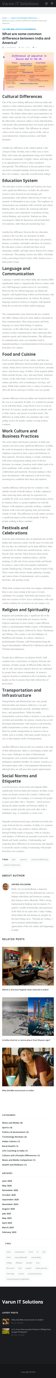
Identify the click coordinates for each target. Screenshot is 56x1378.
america (23, 859)
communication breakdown (18, 1279)
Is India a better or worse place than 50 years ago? (26, 1040)
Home (5, 18)
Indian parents (41, 1268)
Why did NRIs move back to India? (18, 1090)
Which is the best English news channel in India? (25, 989)
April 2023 (7, 1222)
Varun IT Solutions (20, 3)
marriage (10, 1273)
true (37, 1263)
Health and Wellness (14, 1164)
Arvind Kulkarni (10, 47)
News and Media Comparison (18, 1160)
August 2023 (8, 1208)
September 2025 (10, 1199)
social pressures (34, 1273)
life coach (10, 1268)
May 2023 (7, 1218)
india (13, 859)
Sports (7, 1127)
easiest (28, 1268)
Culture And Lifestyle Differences (24, 18)
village (9, 1263)
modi (31, 1252)
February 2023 (9, 1232)
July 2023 (6, 1213)
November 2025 (10, 1190)
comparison (20, 1252)
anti (43, 1252)
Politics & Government (15, 1132)
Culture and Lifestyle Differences (19, 29)
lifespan (19, 1263)
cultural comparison (12, 865)
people (29, 1263)
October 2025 (9, 1195)
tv (37, 1252)
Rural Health (10, 1146)
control (21, 1273)
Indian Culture (11, 1141)
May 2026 (7, 1185)
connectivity (36, 1257)
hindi (9, 1257)
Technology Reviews (14, 1136)
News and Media (12, 1122)
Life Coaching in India (15, 1150)
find (20, 1268)
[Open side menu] (46, 3)
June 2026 (7, 1181)
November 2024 (10, 1204)
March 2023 (8, 1227)
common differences (39, 859)
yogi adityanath (21, 1257)
